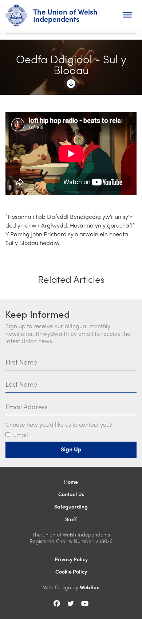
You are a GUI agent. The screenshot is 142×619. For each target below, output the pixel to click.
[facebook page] (57, 603)
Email (20, 435)
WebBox (89, 587)
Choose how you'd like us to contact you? (58, 425)
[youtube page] (84, 603)
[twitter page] (70, 603)
